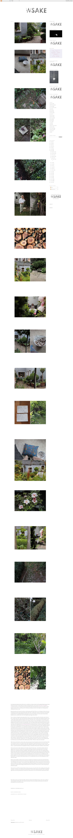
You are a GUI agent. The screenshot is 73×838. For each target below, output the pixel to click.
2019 (52, 147)
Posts (52, 187)
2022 (52, 143)
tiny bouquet (52, 128)
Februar (53, 169)
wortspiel (51, 130)
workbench (51, 129)
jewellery (51, 112)
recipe (50, 123)
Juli (52, 162)
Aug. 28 (54, 159)
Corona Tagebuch (52, 107)
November (53, 153)
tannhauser (51, 126)
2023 (52, 141)
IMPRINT (51, 207)
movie (51, 114)
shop (50, 124)
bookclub (51, 103)
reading (51, 121)
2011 (52, 179)
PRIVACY (51, 204)
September (53, 156)
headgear (51, 111)
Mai (52, 165)
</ (52, 160)
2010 (52, 180)
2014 (52, 174)
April (52, 167)
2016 (52, 171)
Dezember (53, 151)
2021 (52, 144)
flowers (51, 110)
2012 (52, 177)
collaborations (52, 104)
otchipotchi (51, 116)
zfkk (50, 132)
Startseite (30, 820)
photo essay (51, 117)
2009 (52, 182)
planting (51, 119)
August (53, 157)
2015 (52, 173)
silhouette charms (52, 125)
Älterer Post (48, 820)
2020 (52, 146)
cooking (51, 106)
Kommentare (53, 189)
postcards (51, 120)
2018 (52, 149)
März (52, 168)
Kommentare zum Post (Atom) (19, 822)
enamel (51, 108)
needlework (51, 115)
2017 (52, 150)
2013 (52, 176)
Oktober (53, 154)
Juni (52, 164)
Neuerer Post (13, 820)
